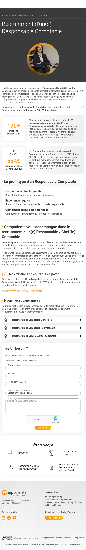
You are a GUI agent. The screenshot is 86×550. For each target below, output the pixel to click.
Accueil (5, 15)
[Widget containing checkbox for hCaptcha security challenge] (43, 419)
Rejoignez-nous (54, 518)
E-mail (11, 373)
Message (12, 398)
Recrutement (17, 15)
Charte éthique (74, 545)
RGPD (64, 545)
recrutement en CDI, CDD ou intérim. (39, 110)
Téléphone (17, 382)
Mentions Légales (52, 545)
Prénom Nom (14, 365)
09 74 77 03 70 (55, 497)
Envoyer (43, 427)
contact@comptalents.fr (61, 500)
